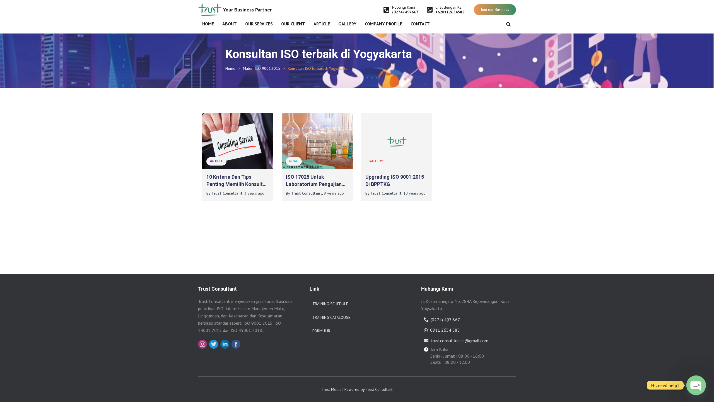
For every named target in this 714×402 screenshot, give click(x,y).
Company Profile (383, 24)
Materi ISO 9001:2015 (261, 68)
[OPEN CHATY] (696, 385)
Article (321, 24)
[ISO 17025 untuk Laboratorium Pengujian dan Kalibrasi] (317, 141)
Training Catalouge (331, 317)
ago (254, 193)
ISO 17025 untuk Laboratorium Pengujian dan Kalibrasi (314, 184)
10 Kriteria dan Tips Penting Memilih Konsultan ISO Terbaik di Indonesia (237, 184)
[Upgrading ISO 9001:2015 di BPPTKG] (396, 141)
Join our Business (495, 9)
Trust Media (331, 389)
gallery (376, 161)
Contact (420, 24)
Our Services (259, 24)
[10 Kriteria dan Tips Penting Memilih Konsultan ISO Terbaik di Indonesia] (237, 141)
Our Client (293, 24)
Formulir (321, 330)
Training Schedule (330, 303)
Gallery (347, 24)
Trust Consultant (379, 389)
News (293, 161)
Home (208, 24)
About (229, 24)
